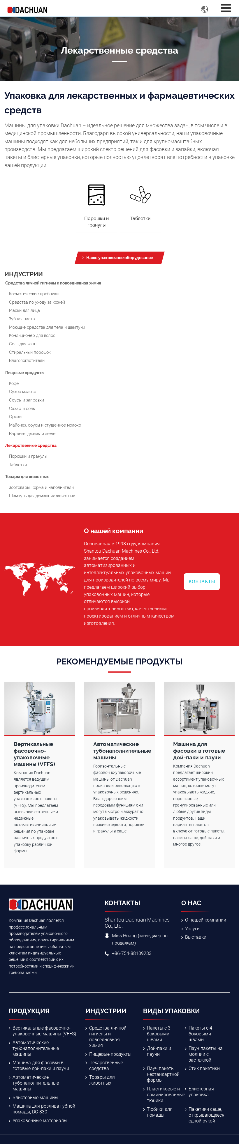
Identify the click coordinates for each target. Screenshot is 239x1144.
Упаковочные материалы (40, 1120)
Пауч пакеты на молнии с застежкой (206, 1054)
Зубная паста (22, 318)
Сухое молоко (22, 391)
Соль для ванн (22, 343)
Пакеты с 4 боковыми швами (200, 1033)
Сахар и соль (22, 408)
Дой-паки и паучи (159, 1051)
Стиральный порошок (30, 352)
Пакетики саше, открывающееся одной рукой (206, 1115)
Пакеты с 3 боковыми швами (159, 1033)
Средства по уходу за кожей (37, 302)
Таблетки (18, 464)
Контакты (202, 581)
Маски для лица (24, 310)
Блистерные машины (35, 1097)
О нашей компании (205, 920)
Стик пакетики (204, 1068)
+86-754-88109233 (132, 953)
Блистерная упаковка (201, 1091)
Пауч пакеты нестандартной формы (163, 1074)
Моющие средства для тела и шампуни (47, 327)
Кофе (14, 383)
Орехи (15, 416)
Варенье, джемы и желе (32, 433)
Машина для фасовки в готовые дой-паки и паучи (41, 1065)
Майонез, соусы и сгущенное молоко (45, 424)
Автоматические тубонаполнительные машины (36, 1048)
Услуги (192, 928)
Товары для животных (27, 476)
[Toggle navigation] (225, 8)
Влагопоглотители (27, 360)
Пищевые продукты (24, 372)
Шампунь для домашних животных (42, 495)
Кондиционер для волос (32, 335)
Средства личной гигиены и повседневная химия (53, 282)
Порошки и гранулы (28, 456)
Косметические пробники (34, 293)
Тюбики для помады (160, 1112)
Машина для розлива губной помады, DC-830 (44, 1109)
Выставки (195, 937)
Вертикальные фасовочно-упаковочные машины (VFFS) (44, 1031)
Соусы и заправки (26, 399)
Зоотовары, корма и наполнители (41, 487)
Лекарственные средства (31, 445)
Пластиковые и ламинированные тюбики (166, 1094)
